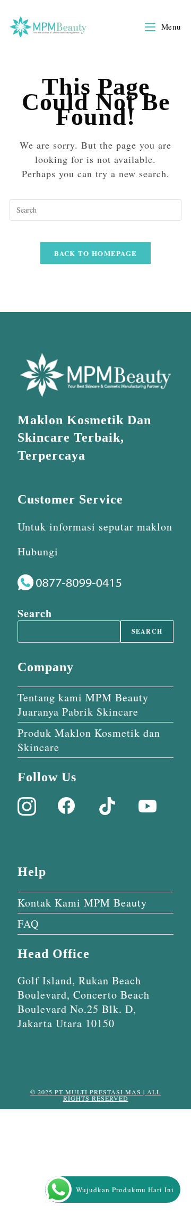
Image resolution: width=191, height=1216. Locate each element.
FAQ (28, 924)
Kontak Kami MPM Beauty (82, 902)
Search (35, 613)
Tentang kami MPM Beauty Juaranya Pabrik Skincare (83, 704)
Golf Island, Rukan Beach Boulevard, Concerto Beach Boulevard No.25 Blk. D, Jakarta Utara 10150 (84, 1001)
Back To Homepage (95, 253)
